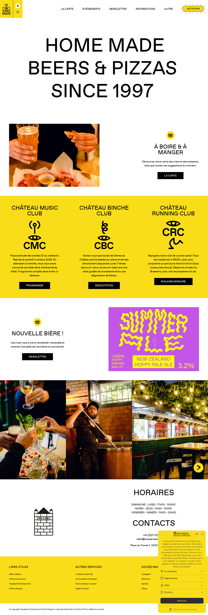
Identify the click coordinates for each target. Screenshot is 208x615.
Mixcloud (146, 579)
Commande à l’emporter (86, 579)
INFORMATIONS (145, 8)
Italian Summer (82, 588)
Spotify (145, 583)
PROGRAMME (34, 285)
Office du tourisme (17, 579)
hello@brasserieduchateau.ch (154, 539)
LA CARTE (67, 8)
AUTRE (168, 8)
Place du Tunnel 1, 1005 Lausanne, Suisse (153, 545)
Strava (144, 588)
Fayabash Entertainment (20, 583)
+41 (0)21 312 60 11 (153, 535)
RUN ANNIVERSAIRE (173, 281)
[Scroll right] (198, 468)
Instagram (146, 574)
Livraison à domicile (84, 574)
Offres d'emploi (15, 588)
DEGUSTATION (104, 285)
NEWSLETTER (118, 8)
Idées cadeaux (15, 574)
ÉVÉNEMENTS (91, 8)
